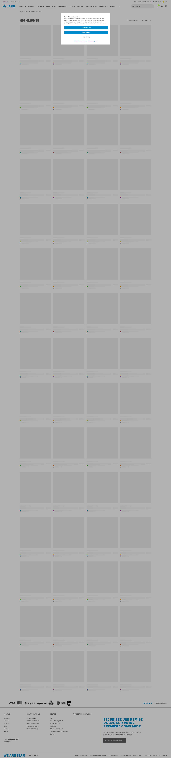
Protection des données (80, 41)
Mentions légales (92, 41)
